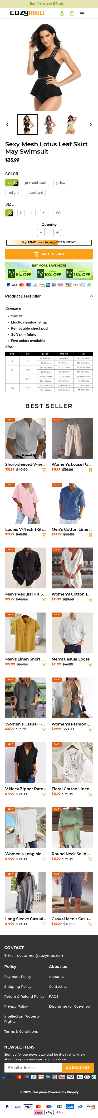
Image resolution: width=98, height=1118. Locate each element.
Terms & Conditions (21, 1031)
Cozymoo (40, 1092)
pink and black (36, 183)
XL (44, 213)
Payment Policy (17, 977)
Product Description (23, 296)
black (12, 183)
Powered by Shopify (63, 1092)
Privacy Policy (16, 1006)
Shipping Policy (17, 986)
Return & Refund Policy (24, 996)
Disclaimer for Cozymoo (69, 1006)
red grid (13, 192)
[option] (27, 124)
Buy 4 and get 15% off (46, 3)
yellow (60, 183)
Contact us (58, 986)
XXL (59, 213)
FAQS (54, 996)
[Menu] (82, 13)
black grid (36, 192)
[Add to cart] (44, 471)
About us (56, 977)
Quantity (49, 225)
